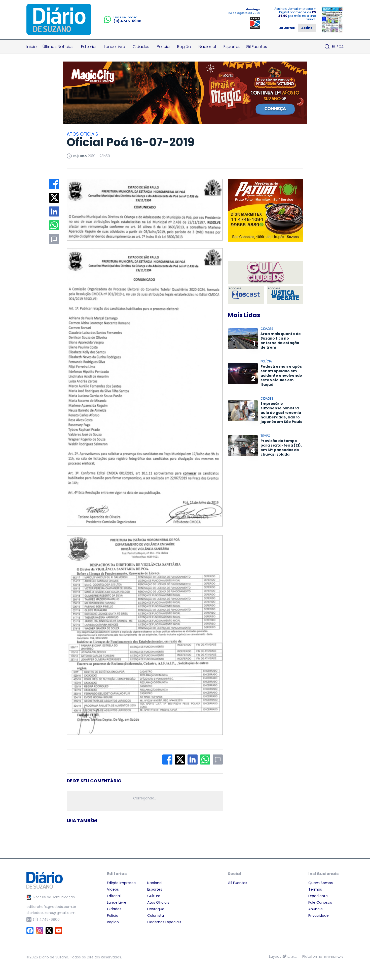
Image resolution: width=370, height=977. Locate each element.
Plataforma (312, 956)
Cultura (153, 895)
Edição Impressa (121, 882)
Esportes (232, 46)
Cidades (141, 46)
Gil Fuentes (256, 46)
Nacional (207, 46)
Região (184, 46)
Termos (315, 889)
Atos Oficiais (158, 902)
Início (31, 46)
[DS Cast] (246, 295)
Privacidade (318, 915)
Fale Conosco (320, 902)
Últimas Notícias (58, 46)
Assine (306, 28)
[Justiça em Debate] (285, 295)
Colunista (155, 915)
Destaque (155, 908)
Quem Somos (320, 882)
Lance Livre (114, 46)
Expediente (318, 895)
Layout (275, 956)
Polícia (163, 46)
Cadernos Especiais (164, 922)
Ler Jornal (286, 28)
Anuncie (315, 908)
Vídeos (113, 889)
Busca (338, 46)
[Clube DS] (265, 273)
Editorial (88, 46)
